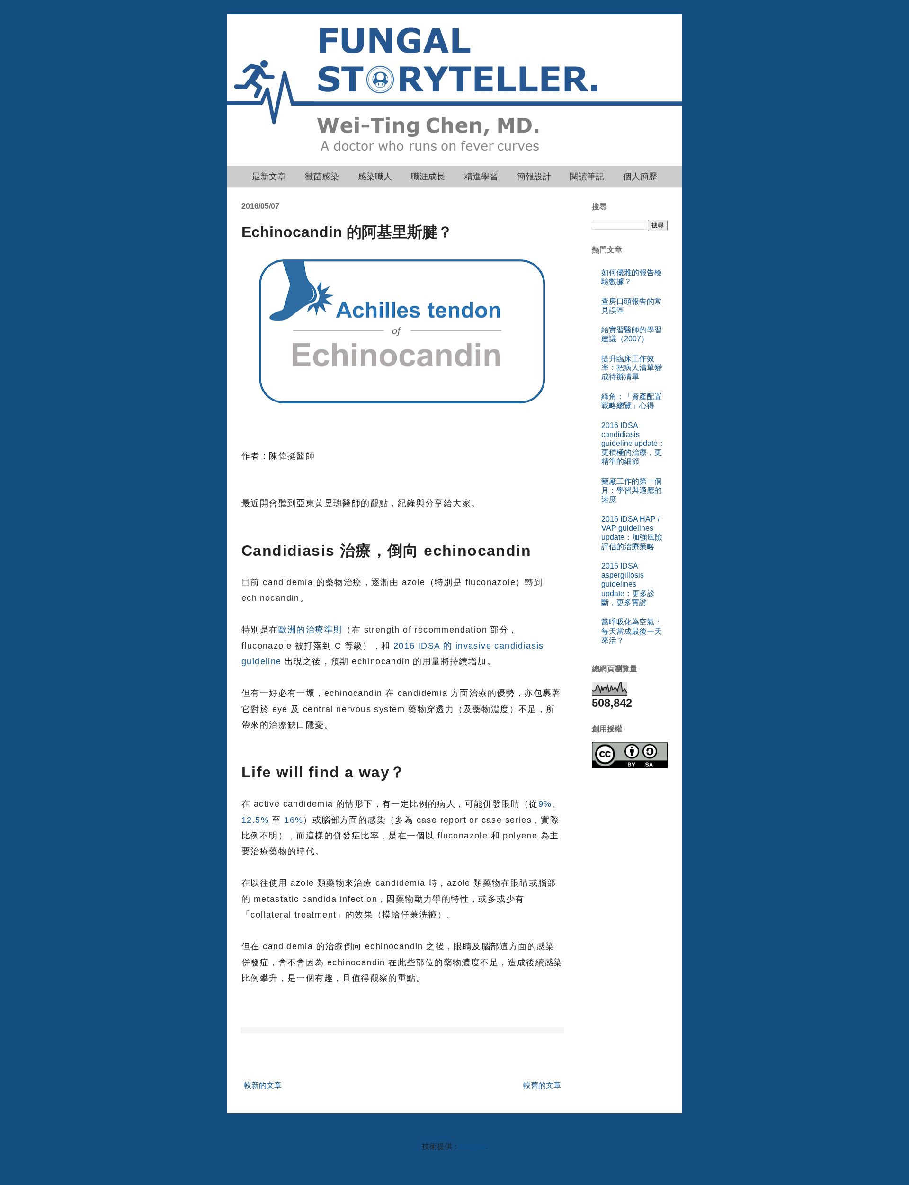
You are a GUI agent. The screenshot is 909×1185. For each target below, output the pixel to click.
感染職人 (375, 176)
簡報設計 (534, 176)
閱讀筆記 (587, 176)
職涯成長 (428, 176)
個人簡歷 (640, 176)
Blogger (473, 1146)
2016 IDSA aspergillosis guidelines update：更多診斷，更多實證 (628, 584)
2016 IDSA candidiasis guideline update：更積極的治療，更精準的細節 (633, 443)
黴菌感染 (322, 176)
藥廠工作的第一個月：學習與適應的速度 (631, 490)
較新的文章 (263, 1085)
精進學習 (481, 176)
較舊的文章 (542, 1085)
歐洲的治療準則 (310, 629)
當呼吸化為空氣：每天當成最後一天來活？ (631, 631)
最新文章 (269, 176)
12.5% (255, 820)
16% (293, 820)
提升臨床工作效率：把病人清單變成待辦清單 (631, 368)
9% (545, 804)
